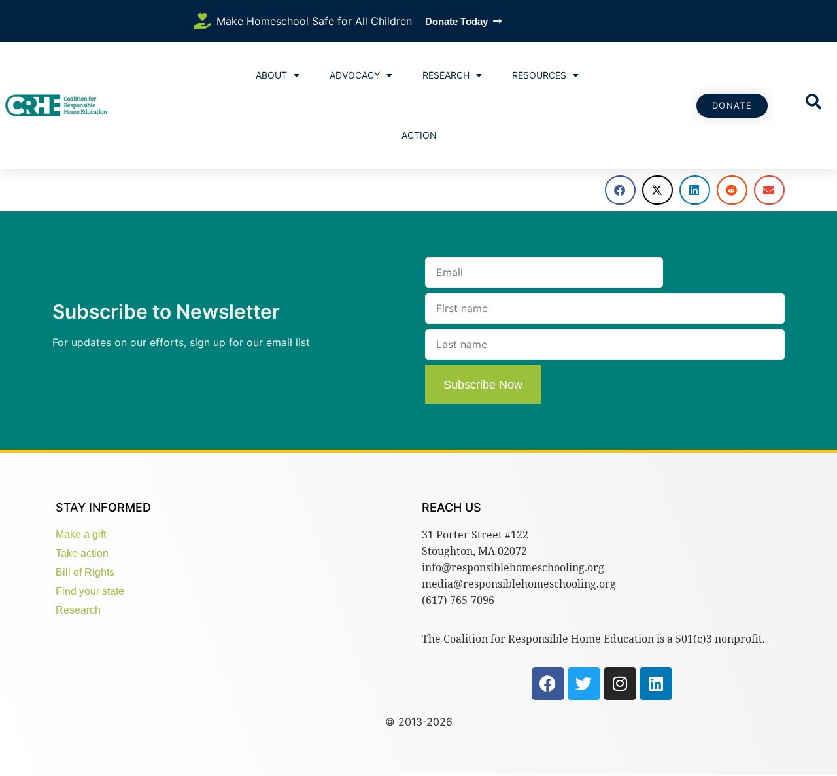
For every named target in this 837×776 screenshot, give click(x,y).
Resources (539, 74)
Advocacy (355, 74)
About (271, 74)
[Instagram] (620, 683)
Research (446, 74)
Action (419, 135)
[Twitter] (584, 683)
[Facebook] (548, 683)
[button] (620, 190)
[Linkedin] (656, 683)
